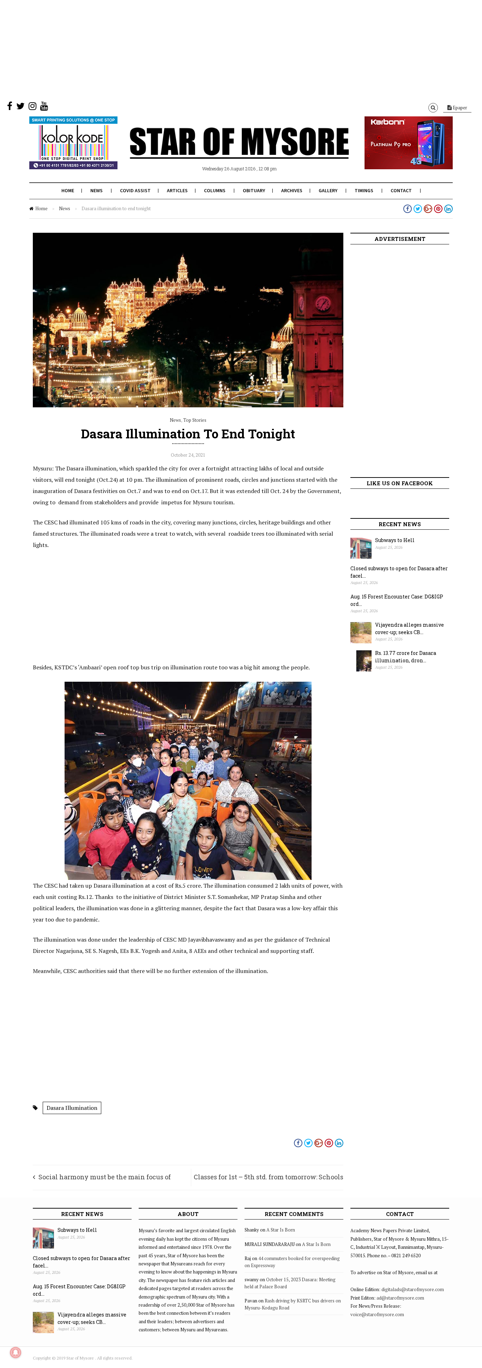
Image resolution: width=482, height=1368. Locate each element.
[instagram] (32, 107)
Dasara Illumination (72, 1108)
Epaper (459, 107)
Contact (401, 190)
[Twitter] (20, 107)
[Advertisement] (211, 49)
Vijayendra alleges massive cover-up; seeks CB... (409, 628)
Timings (364, 190)
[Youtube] (44, 107)
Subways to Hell (395, 540)
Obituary (254, 190)
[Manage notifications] (15, 1352)
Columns (214, 190)
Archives (291, 190)
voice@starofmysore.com (377, 1314)
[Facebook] (9, 107)
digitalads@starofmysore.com (412, 1289)
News (96, 190)
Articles (177, 190)
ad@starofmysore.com (400, 1298)
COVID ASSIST (135, 190)
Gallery (328, 190)
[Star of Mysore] (223, 151)
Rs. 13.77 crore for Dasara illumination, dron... (405, 657)
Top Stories (194, 420)
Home (67, 190)
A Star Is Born (280, 1230)
